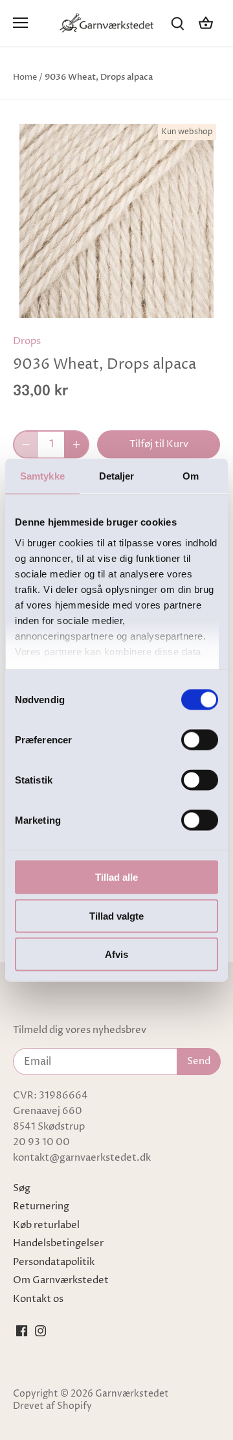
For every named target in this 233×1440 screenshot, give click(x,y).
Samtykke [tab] (42, 476)
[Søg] (177, 23)
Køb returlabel (46, 1225)
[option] (116, 221)
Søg (21, 1188)
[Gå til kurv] (206, 23)
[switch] (199, 740)
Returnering (41, 1206)
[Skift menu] (20, 22)
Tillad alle (116, 877)
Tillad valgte (116, 915)
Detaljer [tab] (117, 476)
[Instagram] (40, 1330)
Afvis (116, 954)
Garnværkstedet (132, 1394)
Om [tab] (191, 476)
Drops (27, 341)
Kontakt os (38, 1299)
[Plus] (76, 444)
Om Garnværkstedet (61, 1280)
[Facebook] (21, 1330)
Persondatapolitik (53, 1262)
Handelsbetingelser (58, 1243)
